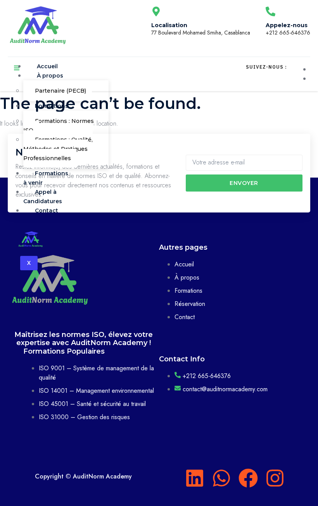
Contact (46, 210)
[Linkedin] (194, 478)
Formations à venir (45, 178)
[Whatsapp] (221, 478)
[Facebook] (248, 478)
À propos (50, 75)
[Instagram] (275, 478)
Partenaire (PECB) (60, 90)
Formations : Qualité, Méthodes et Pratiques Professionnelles (58, 149)
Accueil (47, 66)
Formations (51, 105)
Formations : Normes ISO (58, 125)
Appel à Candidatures (42, 196)
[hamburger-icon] (16, 69)
